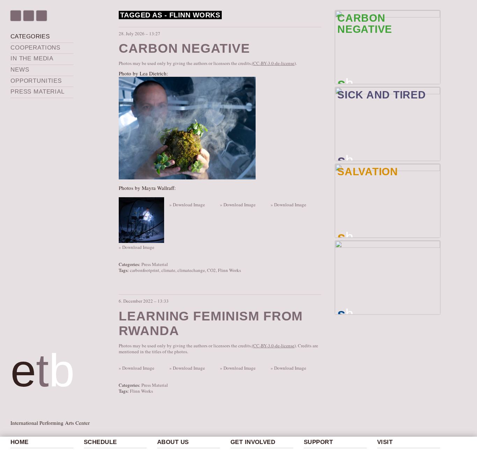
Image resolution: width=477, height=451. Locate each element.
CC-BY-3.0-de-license (273, 63)
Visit (384, 442)
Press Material (37, 91)
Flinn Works (229, 270)
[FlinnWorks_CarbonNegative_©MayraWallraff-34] (169, 198)
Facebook (15, 15)
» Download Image (136, 247)
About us (173, 442)
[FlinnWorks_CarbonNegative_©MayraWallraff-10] (142, 218)
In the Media (31, 58)
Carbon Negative (184, 48)
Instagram (28, 15)
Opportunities (36, 80)
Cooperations (35, 47)
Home (19, 442)
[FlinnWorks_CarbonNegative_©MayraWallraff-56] (271, 198)
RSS (41, 15)
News (19, 69)
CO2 (211, 270)
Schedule (100, 442)
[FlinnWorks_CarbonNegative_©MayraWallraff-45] (220, 198)
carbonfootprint (144, 270)
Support (318, 442)
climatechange (191, 270)
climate (168, 270)
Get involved (252, 442)
